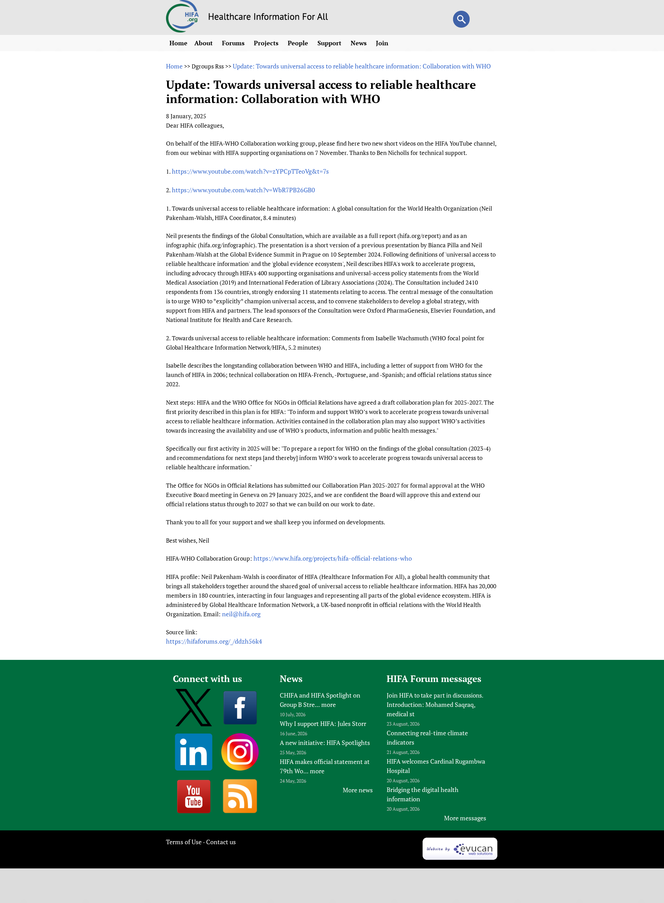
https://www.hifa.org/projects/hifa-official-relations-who (332, 558)
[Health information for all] (268, 17)
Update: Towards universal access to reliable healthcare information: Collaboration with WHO (362, 66)
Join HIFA (400, 695)
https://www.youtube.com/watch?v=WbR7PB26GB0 (243, 190)
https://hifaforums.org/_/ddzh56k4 (214, 641)
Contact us (221, 842)
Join (383, 43)
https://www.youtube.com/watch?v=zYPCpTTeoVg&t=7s (250, 171)
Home (178, 43)
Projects (267, 43)
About (204, 43)
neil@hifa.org (241, 614)
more (328, 704)
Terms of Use (184, 842)
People (299, 43)
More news (358, 790)
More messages (465, 818)
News (359, 43)
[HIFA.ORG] (182, 30)
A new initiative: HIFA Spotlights (325, 742)
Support (330, 43)
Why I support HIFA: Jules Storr (323, 723)
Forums (234, 43)
